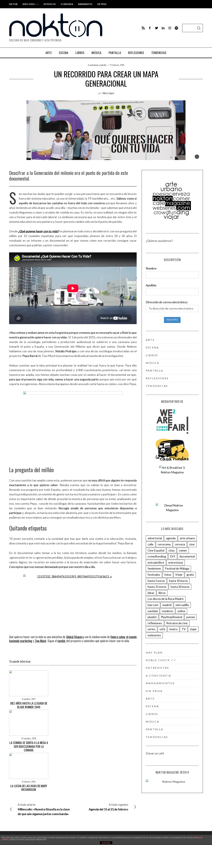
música (152, 362)
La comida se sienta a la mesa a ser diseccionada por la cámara (28, 746)
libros (152, 355)
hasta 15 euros (157, 586)
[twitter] (156, 28)
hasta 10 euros (178, 580)
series (151, 629)
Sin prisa (101, 4)
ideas (151, 593)
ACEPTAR (106, 843)
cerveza (180, 544)
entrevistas (175, 562)
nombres (167, 611)
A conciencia (67, 4)
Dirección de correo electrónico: (167, 302)
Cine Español (156, 550)
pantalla (102, 65)
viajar (193, 629)
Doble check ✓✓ (31, 4)
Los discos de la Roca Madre (166, 599)
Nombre (151, 268)
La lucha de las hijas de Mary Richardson (28, 788)
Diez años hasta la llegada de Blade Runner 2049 (28, 705)
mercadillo (182, 605)
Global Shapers (75, 636)
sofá (162, 629)
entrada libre (156, 562)
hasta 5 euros (156, 580)
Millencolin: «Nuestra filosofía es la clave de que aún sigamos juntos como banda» (44, 809)
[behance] (176, 28)
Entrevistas (50, 4)
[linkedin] (163, 28)
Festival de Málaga (177, 568)
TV (184, 629)
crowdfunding (157, 556)
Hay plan (13, 4)
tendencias (157, 385)
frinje (178, 574)
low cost (153, 605)
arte (150, 339)
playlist (152, 617)
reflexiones (157, 378)
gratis (190, 574)
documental (187, 556)
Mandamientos (85, 4)
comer (183, 550)
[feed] (143, 28)
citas (171, 550)
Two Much (40, 640)
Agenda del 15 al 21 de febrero (108, 807)
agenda (171, 538)
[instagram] (169, 28)
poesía (190, 617)
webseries (154, 635)
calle (151, 544)
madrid (166, 605)
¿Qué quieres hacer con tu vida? (38, 231)
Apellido (151, 285)
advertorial (155, 538)
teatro (173, 629)
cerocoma (164, 544)
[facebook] (150, 28)
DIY (172, 556)
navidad (153, 611)
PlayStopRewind (171, 617)
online (181, 611)
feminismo (154, 568)
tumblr (61, 640)
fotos (167, 574)
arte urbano (187, 538)
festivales (154, 574)
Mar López (108, 93)
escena (152, 347)
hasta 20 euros (180, 586)
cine (192, 544)
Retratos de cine (177, 623)
